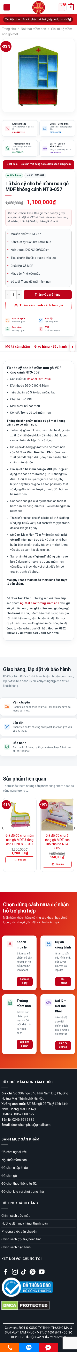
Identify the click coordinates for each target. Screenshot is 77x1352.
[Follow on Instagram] (15, 1272)
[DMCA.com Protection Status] (25, 1305)
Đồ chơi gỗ (9, 1176)
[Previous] (3, 836)
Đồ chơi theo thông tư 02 (19, 1183)
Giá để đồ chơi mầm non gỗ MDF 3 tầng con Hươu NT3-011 (20, 840)
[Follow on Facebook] (6, 1272)
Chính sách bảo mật (15, 1216)
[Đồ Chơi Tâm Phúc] (38, 7)
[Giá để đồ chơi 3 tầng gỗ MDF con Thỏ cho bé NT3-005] (57, 814)
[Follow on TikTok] (24, 1272)
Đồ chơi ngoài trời (13, 1152)
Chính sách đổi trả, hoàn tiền (21, 1239)
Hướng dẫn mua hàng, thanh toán (24, 1223)
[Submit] (69, 19)
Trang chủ (9, 29)
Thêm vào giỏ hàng (48, 294)
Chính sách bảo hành (16, 1247)
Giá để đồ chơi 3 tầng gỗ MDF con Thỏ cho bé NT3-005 (57, 842)
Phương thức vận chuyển (19, 1231)
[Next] (74, 836)
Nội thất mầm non (33, 29)
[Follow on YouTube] (42, 1272)
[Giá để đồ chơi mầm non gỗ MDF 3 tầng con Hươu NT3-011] (20, 814)
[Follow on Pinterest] (33, 1272)
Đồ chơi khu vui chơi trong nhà (22, 1192)
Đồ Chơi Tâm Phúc (39, 379)
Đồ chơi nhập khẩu (14, 1168)
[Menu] (6, 7)
